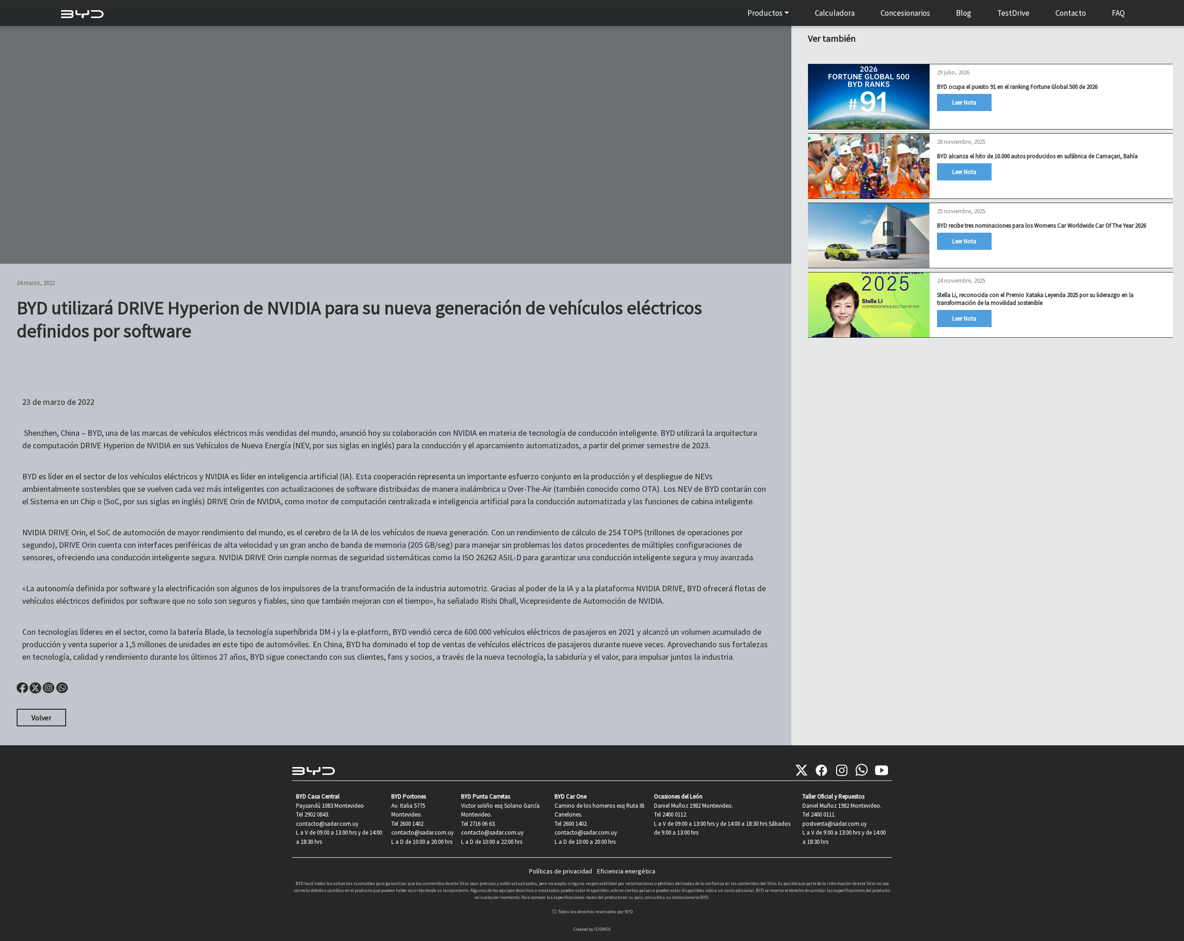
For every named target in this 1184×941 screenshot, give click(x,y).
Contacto (1070, 13)
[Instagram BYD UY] (841, 770)
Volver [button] (41, 717)
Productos (765, 13)
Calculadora (835, 13)
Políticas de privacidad (560, 871)
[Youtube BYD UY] (881, 770)
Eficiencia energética (626, 871)
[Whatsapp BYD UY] (862, 770)
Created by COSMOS (592, 929)
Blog (963, 13)
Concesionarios (905, 13)
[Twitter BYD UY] (802, 770)
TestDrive (1013, 13)
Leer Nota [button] (964, 102)
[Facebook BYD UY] (821, 770)
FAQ (1118, 13)
